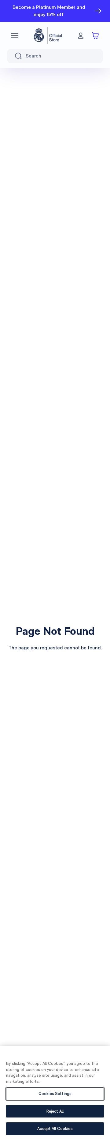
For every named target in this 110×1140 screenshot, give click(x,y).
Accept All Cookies (54, 1128)
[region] (55, 1093)
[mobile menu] (14, 35)
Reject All (55, 1111)
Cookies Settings (55, 1093)
